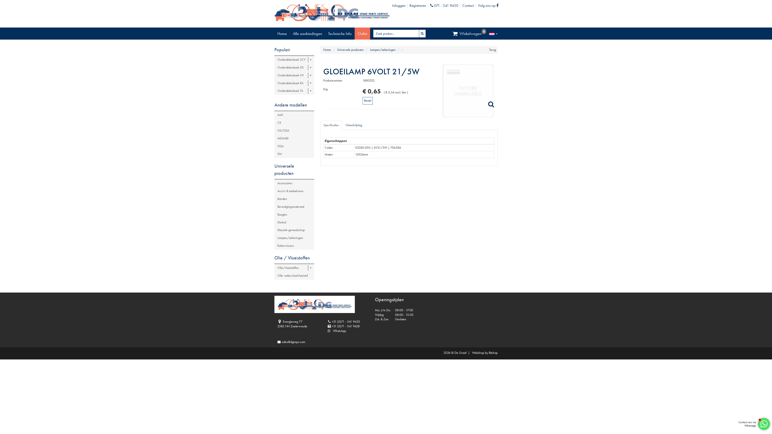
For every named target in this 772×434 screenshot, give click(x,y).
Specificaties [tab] (331, 125)
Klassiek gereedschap (291, 230)
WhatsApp (338, 331)
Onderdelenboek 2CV (291, 59)
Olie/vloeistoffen (288, 268)
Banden (282, 199)
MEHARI (282, 138)
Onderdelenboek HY (290, 75)
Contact (468, 5)
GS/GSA (283, 130)
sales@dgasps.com (293, 342)
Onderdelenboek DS (290, 67)
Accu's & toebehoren (290, 191)
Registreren (418, 5)
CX (279, 123)
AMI (280, 115)
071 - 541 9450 (445, 5)
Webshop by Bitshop (485, 353)
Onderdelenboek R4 (290, 83)
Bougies (282, 214)
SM (279, 154)
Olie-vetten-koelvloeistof (292, 275)
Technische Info (340, 33)
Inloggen (399, 5)
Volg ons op (489, 5)
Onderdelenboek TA (290, 91)
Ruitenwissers (285, 246)
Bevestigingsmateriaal (290, 207)
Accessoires (284, 183)
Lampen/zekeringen (290, 238)
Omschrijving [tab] (354, 125)
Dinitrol (281, 222)
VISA (280, 146)
